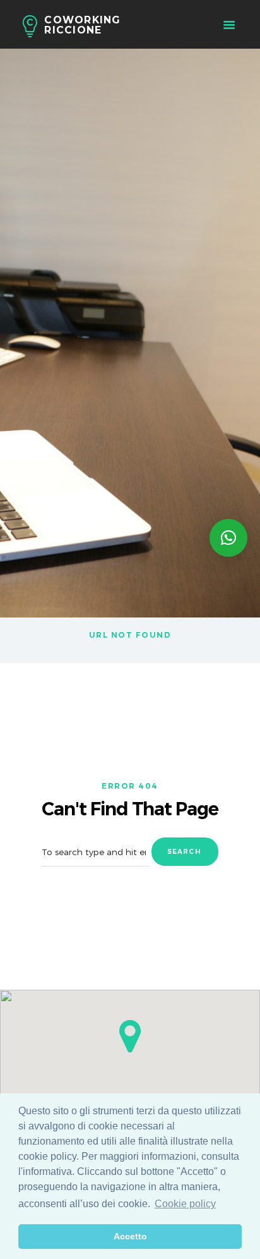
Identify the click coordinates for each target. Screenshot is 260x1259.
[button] (130, 1036)
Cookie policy (185, 1203)
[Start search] (184, 851)
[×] (228, 538)
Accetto (130, 1236)
